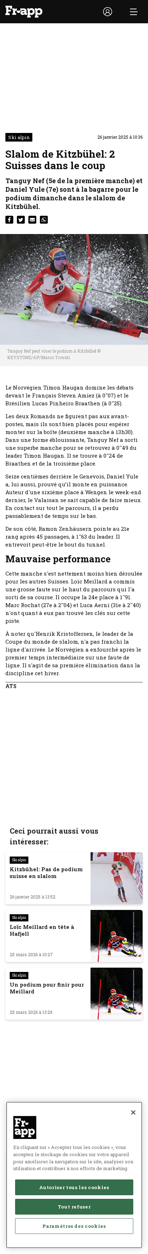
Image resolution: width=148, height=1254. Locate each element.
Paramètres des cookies (74, 1226)
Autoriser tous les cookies (74, 1187)
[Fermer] (133, 1112)
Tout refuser (74, 1206)
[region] (74, 1175)
